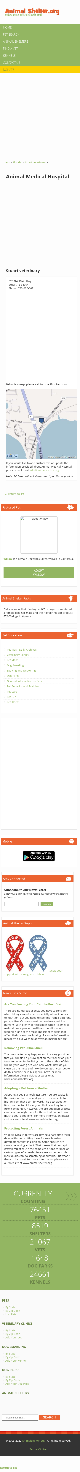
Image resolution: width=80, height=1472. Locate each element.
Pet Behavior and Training (23, 686)
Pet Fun (11, 697)
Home (7, 27)
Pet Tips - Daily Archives (22, 649)
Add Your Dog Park (17, 1383)
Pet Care (12, 691)
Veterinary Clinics (18, 655)
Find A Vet (10, 48)
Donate (8, 70)
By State (10, 1307)
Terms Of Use (38, 1449)
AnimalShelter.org (33, 1440)
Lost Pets (10, 1314)
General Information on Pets (24, 681)
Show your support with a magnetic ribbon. (33, 972)
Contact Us (11, 63)
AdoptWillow (39, 573)
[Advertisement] (40, 115)
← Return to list (14, 494)
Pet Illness (13, 702)
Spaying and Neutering (21, 670)
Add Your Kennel (15, 1360)
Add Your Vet (13, 1337)
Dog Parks (13, 675)
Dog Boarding (15, 665)
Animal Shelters (15, 41)
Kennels (9, 56)
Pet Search (11, 34)
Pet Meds (12, 660)
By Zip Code (12, 1310)
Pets (5, 1300)
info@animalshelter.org (44, 470)
